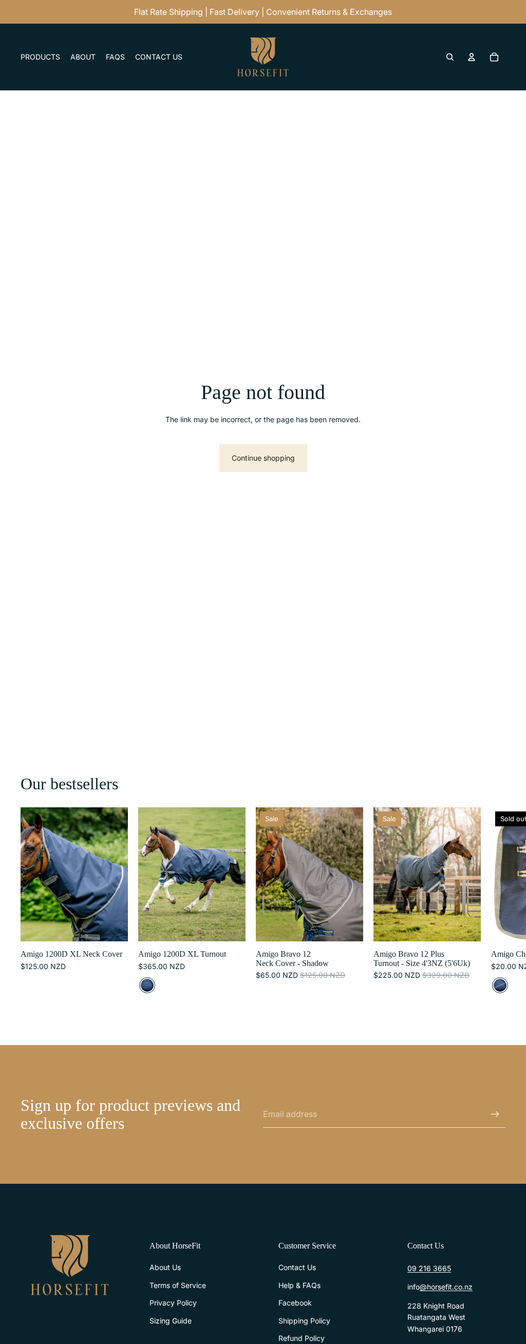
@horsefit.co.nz (446, 1286)
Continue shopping (263, 457)
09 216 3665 (429, 1268)
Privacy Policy (173, 1302)
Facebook (295, 1302)
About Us (165, 1267)
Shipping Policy (304, 1320)
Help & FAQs (299, 1285)
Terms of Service (177, 1285)
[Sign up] (495, 1114)
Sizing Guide (170, 1320)
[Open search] (450, 57)
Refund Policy (301, 1338)
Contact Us (297, 1267)
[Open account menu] (471, 57)
